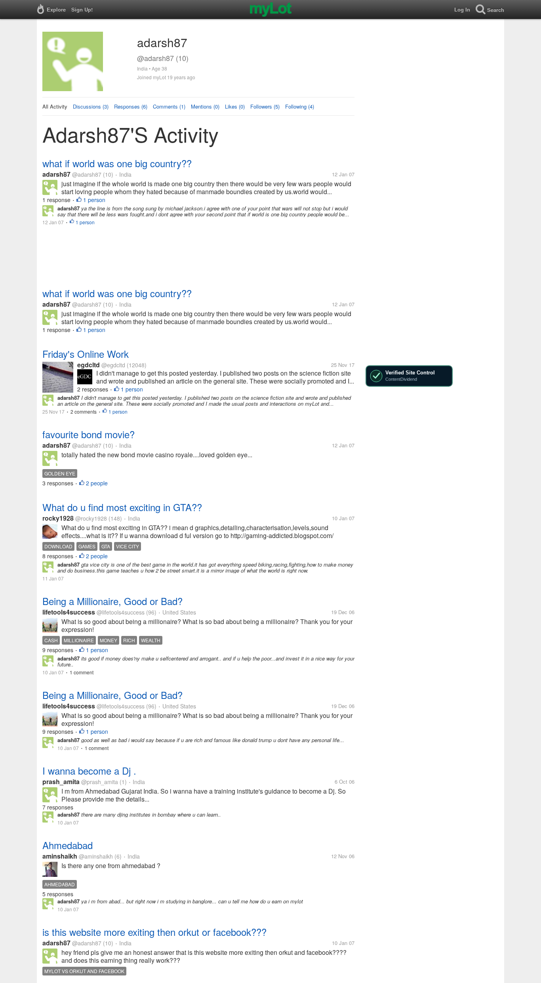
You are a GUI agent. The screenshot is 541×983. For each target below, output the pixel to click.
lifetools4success (68, 612)
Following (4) (299, 106)
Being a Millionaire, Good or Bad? (112, 601)
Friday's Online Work (85, 354)
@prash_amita (99, 782)
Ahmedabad (67, 845)
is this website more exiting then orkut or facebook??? (154, 932)
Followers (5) (265, 106)
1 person (94, 200)
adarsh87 (56, 174)
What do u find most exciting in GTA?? (122, 507)
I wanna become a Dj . (89, 770)
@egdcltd (113, 365)
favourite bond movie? (88, 434)
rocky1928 (58, 518)
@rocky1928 (91, 518)
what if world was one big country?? (117, 163)
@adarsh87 (86, 174)
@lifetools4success (121, 612)
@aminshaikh (96, 856)
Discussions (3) (91, 106)
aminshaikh (59, 856)
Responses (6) (130, 106)
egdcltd (88, 364)
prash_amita (61, 781)
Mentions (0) (205, 106)
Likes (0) (235, 106)
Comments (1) (169, 106)
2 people (97, 483)
